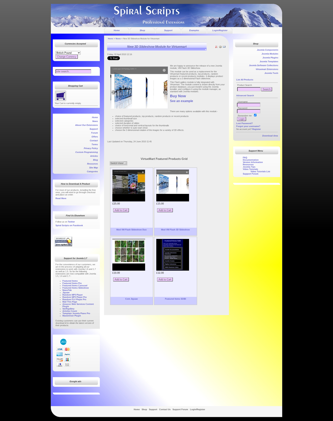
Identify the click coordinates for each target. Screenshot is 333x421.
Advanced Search (245, 95)
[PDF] (216, 47)
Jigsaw (66, 292)
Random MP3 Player (72, 295)
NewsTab (67, 290)
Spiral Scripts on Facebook (69, 225)
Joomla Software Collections (263, 65)
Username (243, 102)
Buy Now (178, 96)
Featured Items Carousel (74, 285)
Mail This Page (69, 302)
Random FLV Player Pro (74, 299)
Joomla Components (267, 50)
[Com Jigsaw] (128, 251)
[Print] (220, 47)
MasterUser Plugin (71, 315)
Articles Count (69, 311)
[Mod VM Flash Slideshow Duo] (128, 182)
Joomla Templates (269, 61)
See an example (181, 101)
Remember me (245, 115)
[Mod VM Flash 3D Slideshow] (172, 182)
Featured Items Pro (72, 283)
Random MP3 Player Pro (74, 297)
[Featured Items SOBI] (172, 254)
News (118, 38)
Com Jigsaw (131, 299)
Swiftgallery (68, 309)
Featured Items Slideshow (75, 288)
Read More (61, 198)
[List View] (125, 163)
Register (256, 129)
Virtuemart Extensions (267, 69)
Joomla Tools (271, 73)
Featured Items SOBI (175, 299)
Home (110, 38)
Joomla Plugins (270, 57)
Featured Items (70, 281)
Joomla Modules (270, 54)
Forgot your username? (248, 126)
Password (242, 108)
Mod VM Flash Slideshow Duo (131, 229)
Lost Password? (244, 123)
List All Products (244, 79)
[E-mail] (224, 47)
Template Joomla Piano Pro (76, 313)
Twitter (71, 222)
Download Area (270, 136)
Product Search (244, 85)
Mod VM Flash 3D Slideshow (175, 229)
